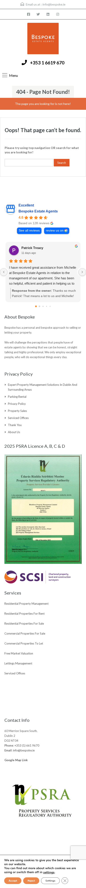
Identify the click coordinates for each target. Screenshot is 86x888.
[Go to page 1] (39, 306)
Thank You (15, 425)
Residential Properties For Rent (24, 613)
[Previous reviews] (3, 272)
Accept (13, 880)
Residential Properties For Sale (24, 623)
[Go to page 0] (36, 306)
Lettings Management (18, 663)
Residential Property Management (26, 603)
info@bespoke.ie (54, 4)
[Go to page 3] (46, 306)
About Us (14, 432)
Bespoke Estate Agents (38, 211)
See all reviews (29, 230)
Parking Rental (17, 396)
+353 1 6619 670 (47, 62)
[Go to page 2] (42, 306)
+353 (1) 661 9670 (27, 745)
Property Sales (17, 411)
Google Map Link (16, 760)
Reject (31, 880)
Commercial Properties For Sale (24, 633)
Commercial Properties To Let (23, 643)
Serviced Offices (18, 418)
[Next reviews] (82, 272)
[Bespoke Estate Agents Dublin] (43, 39)
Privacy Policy (17, 403)
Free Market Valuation (18, 653)
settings (48, 872)
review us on (55, 230)
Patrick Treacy (32, 248)
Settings (50, 880)
